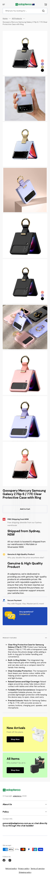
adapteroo (17, 796)
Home (5, 18)
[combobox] (25, 11)
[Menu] (4, 4)
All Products (17, 18)
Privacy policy (23, 868)
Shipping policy (25, 872)
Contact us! (24, 614)
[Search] (43, 11)
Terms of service (38, 868)
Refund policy (11, 868)
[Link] (25, 734)
